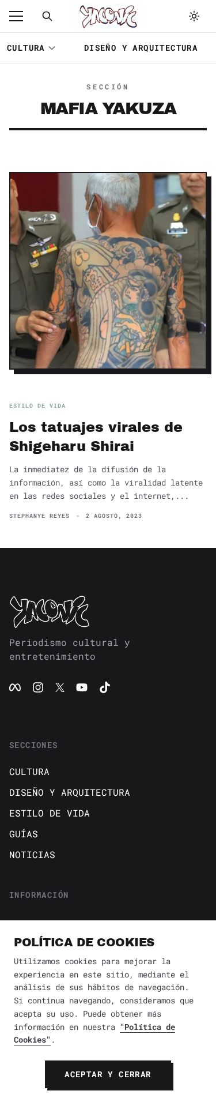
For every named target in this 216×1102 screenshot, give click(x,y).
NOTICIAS (32, 854)
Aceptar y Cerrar (108, 1074)
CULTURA (26, 47)
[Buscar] (47, 16)
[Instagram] (38, 687)
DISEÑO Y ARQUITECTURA (141, 47)
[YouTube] (82, 687)
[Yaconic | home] (108, 611)
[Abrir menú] (22, 16)
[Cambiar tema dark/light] (194, 16)
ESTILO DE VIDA (49, 813)
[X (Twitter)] (60, 687)
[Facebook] (15, 687)
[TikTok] (105, 687)
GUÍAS (23, 834)
